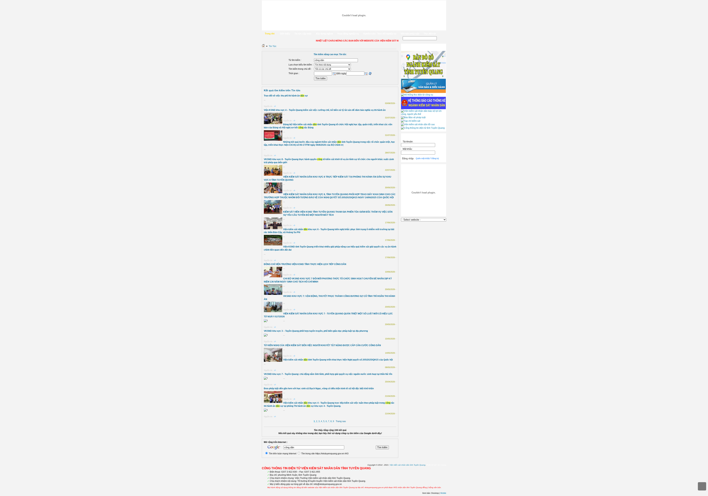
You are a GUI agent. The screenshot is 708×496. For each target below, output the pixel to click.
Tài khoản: (408, 141)
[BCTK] (423, 108)
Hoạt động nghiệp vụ (348, 33)
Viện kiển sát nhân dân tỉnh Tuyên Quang (407, 465)
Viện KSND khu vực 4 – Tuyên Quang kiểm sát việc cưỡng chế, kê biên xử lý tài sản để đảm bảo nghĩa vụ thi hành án (325, 110)
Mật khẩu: (408, 149)
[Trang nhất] (263, 46)
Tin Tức (272, 46)
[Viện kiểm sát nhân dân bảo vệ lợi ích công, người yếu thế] (423, 114)
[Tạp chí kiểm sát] (410, 121)
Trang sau (341, 421)
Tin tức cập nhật (302, 33)
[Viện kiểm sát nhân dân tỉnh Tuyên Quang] (354, 15)
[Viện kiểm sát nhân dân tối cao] (418, 124)
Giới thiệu (285, 33)
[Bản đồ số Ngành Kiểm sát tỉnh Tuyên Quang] (423, 77)
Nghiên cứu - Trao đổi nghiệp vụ (379, 33)
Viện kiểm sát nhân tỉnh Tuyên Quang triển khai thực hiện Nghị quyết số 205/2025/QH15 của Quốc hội (338, 359)
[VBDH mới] (423, 92)
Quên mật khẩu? (423, 158)
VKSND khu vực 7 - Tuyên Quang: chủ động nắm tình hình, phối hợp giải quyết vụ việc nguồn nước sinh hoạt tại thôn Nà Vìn (328, 374)
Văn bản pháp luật (410, 33)
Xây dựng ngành (324, 33)
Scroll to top (702, 486)
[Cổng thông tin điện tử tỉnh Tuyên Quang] (423, 128)
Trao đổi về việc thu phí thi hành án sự (286, 95)
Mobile (443, 493)
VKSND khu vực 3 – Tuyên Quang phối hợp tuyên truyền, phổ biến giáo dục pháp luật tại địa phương (316, 331)
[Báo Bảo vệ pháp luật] (413, 117)
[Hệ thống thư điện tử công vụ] (417, 94)
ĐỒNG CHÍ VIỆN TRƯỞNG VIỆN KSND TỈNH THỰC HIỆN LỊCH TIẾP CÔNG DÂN (305, 264)
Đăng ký (435, 158)
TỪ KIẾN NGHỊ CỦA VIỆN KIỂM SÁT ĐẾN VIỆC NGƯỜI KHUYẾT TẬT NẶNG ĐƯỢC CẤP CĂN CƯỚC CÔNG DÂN (322, 345)
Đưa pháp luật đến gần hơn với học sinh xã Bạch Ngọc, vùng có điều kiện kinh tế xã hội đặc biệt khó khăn (319, 388)
